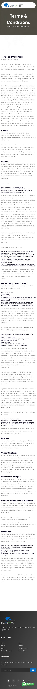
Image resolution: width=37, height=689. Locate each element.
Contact (20, 645)
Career (3, 648)
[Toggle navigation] (31, 5)
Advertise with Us (23, 648)
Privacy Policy (22, 651)
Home (9, 27)
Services (3, 645)
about (20, 643)
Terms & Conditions (6, 651)
